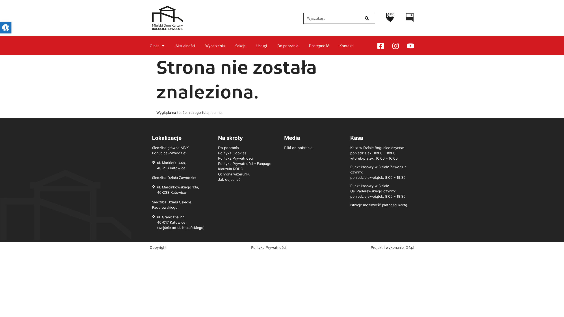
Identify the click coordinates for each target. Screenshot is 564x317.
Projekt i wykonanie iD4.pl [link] (392, 247)
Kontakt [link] (346, 45)
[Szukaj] (367, 18)
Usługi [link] (261, 45)
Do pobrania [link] (287, 45)
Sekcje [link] (240, 45)
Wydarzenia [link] (215, 45)
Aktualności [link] (185, 45)
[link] (5, 27)
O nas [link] (154, 45)
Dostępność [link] (319, 45)
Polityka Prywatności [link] (268, 247)
